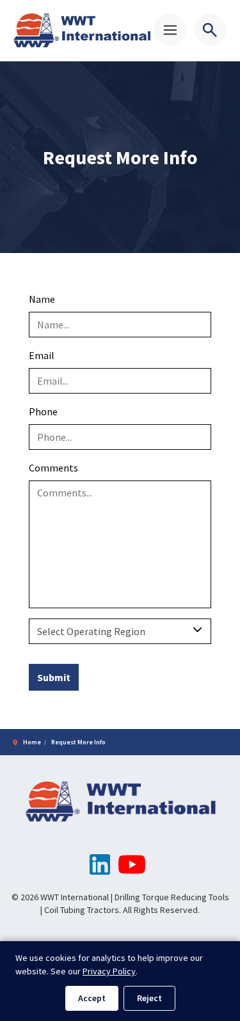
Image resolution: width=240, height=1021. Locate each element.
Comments (53, 467)
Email (41, 355)
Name (42, 299)
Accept (92, 998)
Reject (149, 998)
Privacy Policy (109, 971)
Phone (43, 411)
